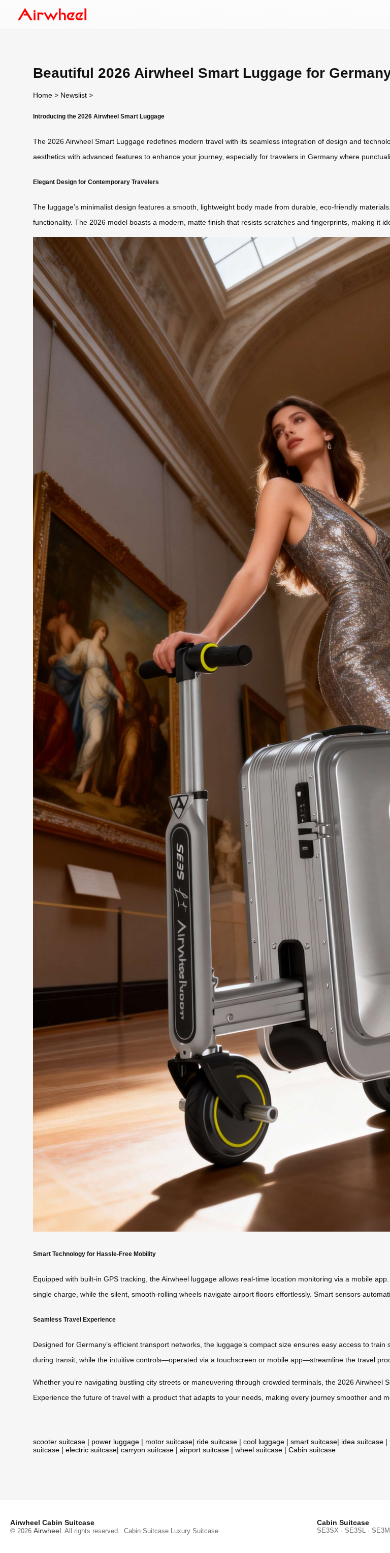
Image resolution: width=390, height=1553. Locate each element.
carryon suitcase (147, 1450)
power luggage (115, 1442)
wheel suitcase (258, 1450)
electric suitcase (91, 1450)
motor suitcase (168, 1442)
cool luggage (263, 1442)
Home (42, 95)
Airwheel (47, 1531)
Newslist (73, 95)
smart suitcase (313, 1442)
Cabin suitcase (312, 1450)
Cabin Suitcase (146, 1531)
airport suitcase (204, 1450)
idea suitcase (362, 1442)
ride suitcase (217, 1442)
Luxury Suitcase (194, 1531)
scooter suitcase (59, 1442)
